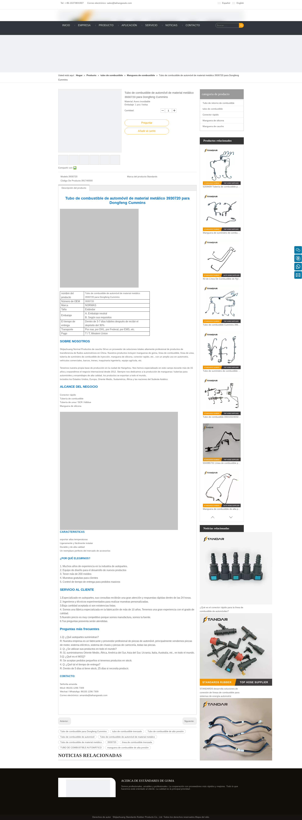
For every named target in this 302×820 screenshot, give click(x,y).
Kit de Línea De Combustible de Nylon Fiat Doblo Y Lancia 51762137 (222, 278)
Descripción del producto (74, 188)
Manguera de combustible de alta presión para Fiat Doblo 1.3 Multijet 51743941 (222, 509)
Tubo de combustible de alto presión (166, 731)
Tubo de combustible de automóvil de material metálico (127, 737)
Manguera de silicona (213, 120)
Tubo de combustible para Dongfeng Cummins (83, 731)
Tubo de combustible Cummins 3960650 (222, 324)
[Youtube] (166, 3)
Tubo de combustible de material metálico (81, 742)
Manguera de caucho (213, 126)
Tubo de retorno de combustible (218, 103)
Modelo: (65, 176)
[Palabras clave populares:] (241, 25)
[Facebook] (152, 3)
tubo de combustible (213, 109)
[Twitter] (161, 3)
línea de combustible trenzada (137, 742)
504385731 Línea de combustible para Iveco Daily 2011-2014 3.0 (222, 463)
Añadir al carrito (147, 131)
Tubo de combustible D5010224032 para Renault (222, 417)
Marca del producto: (137, 176)
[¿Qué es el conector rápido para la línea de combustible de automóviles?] (236, 604)
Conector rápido (211, 114)
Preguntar (146, 122)
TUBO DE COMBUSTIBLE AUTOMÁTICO (81, 747)
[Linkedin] (156, 3)
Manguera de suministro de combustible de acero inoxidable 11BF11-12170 (222, 232)
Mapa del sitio (202, 817)
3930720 (111, 742)
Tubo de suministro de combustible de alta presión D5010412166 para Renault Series (222, 371)
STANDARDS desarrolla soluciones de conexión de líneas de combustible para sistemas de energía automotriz (219, 692)
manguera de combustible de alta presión (128, 747)
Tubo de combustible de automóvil (77, 737)
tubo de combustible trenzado (127, 731)
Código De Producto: (71, 180)
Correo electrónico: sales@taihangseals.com (108, 3)
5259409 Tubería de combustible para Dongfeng (222, 186)
